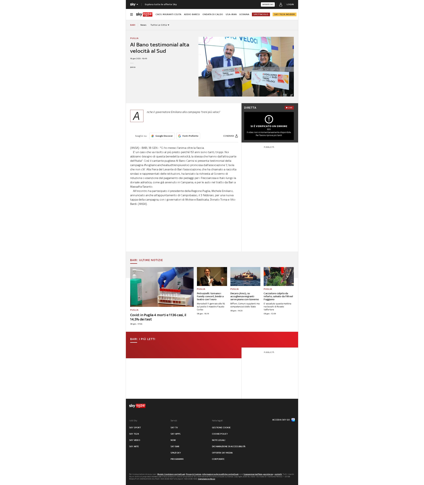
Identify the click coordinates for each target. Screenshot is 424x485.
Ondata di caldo (213, 14)
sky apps (176, 434)
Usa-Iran (231, 14)
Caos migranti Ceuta (168, 14)
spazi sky (176, 452)
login (290, 4)
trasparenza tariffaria (253, 474)
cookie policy (220, 434)
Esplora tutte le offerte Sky (161, 4)
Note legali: (217, 420)
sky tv (174, 427)
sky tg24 (134, 434)
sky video (134, 440)
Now (173, 440)
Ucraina (244, 14)
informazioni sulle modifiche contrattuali (220, 474)
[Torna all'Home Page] (144, 14)
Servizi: (174, 420)
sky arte (134, 446)
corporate (218, 459)
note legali (218, 440)
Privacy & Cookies (193, 474)
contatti (278, 474)
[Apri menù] (131, 14)
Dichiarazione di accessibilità (228, 446)
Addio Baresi (192, 14)
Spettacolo (261, 14)
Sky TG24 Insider (284, 14)
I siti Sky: (133, 420)
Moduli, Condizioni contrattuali (171, 474)
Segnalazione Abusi (206, 479)
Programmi (177, 459)
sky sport (135, 427)
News (143, 25)
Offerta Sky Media (222, 452)
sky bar (175, 446)
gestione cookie (221, 427)
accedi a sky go (281, 419)
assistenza (268, 474)
